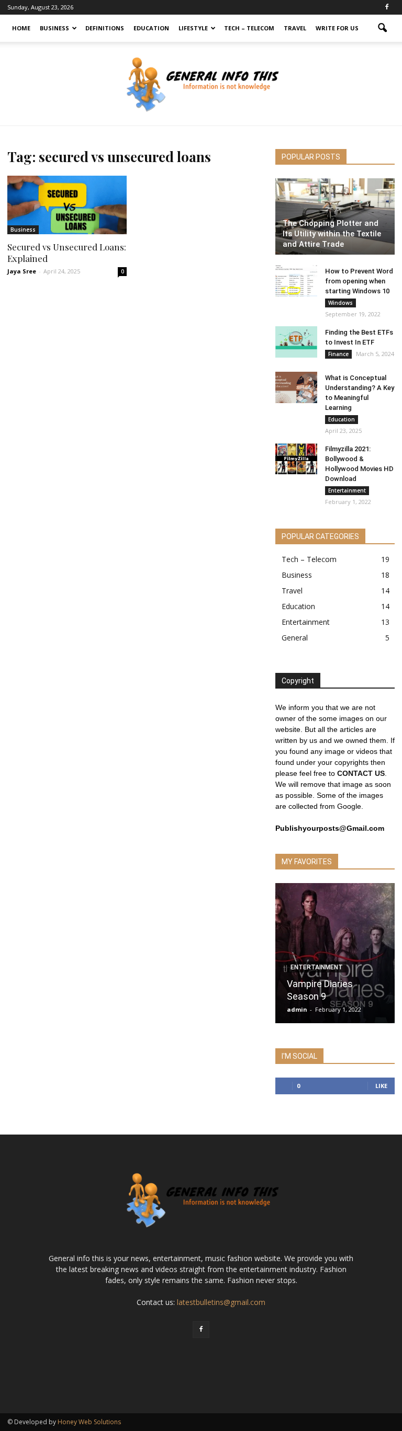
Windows (340, 302)
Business (54, 28)
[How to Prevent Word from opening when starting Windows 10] (296, 280)
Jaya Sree (21, 271)
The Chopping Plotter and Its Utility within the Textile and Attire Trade (332, 234)
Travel (295, 28)
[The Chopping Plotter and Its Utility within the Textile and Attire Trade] (335, 216)
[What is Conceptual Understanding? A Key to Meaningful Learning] (296, 387)
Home (21, 28)
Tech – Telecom (249, 28)
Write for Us (337, 28)
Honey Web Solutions (89, 1421)
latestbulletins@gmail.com (221, 1302)
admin (297, 1009)
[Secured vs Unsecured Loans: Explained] (67, 205)
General (295, 638)
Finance (338, 354)
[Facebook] (387, 7)
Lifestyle (193, 28)
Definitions (104, 28)
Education (151, 28)
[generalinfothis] (201, 84)
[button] (382, 28)
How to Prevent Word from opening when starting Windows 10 (359, 281)
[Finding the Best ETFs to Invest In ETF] (296, 342)
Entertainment (347, 490)
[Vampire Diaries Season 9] (335, 956)
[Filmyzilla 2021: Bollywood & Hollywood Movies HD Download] (296, 458)
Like (381, 1086)
